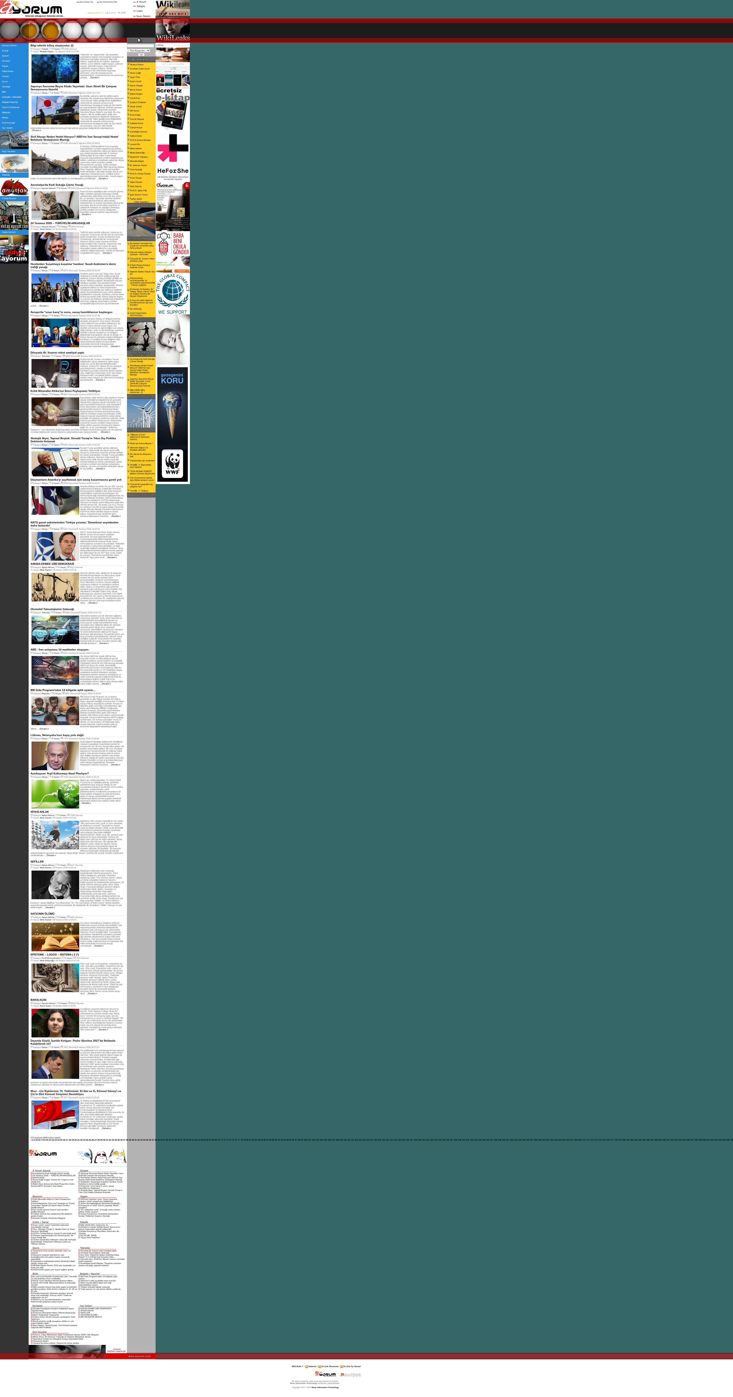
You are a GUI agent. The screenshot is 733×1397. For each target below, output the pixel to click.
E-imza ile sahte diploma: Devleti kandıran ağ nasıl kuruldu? (141, 302)
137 (451, 1140)
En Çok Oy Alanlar (352, 1366)
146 (487, 1140)
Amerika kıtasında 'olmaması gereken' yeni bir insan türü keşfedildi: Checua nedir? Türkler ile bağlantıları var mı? (52, 1295)
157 (531, 1140)
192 (672, 1140)
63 (199, 1140)
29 (101, 1140)
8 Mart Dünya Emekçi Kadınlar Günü (140, 266)
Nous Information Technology (325, 1387)
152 (511, 1140)
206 (728, 1140)
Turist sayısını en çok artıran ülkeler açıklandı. (101, 1289)
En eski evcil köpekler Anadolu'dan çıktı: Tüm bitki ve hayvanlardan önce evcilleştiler (54, 1277)
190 (664, 1140)
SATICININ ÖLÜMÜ (89, 1315)
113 (356, 1140)
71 (221, 1140)
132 (431, 1140)
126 (407, 1140)
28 (98, 1140)
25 (90, 1140)
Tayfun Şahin (136, 199)
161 (547, 1140)
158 (535, 1140)
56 (179, 1140)
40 (133, 1140)
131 (427, 1140)
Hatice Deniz (136, 136)
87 (267, 1140)
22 (81, 1140)
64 (201, 1140)
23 (84, 1140)
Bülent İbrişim (136, 94)
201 (708, 1140)
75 (233, 1140)
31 (107, 1140)
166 (567, 1140)
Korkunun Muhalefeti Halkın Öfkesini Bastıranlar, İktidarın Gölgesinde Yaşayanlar (53, 1314)
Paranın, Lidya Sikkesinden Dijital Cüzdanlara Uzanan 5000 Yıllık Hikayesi (65, 1335)
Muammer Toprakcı (139, 157)
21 (78, 1140)
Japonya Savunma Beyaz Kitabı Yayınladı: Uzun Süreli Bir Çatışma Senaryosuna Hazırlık (101, 1174)
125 (403, 1140)
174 (599, 1140)
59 (187, 1140)
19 (73, 1140)
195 (684, 1140)
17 (67, 1140)
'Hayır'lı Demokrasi (10, 107)
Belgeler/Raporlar (10, 102)
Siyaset (5, 56)
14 (58, 1140)
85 (262, 1140)
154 (519, 1140)
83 (256, 1140)
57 (181, 1140)
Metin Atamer (45, 570)
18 (70, 1140)
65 (204, 1140)
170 (583, 1140)
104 (321, 1140)
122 (391, 1140)
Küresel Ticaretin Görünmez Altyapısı (49, 1218)
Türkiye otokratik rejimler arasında (95, 1287)
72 (224, 1140)
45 (147, 1140)
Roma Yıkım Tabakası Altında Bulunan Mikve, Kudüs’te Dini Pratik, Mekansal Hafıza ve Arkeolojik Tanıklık (53, 1283)
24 (87, 1140)
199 (700, 1140)
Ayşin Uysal (135, 81)
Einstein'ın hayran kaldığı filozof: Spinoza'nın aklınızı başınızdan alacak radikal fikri (99, 1228)
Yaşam (5, 66)
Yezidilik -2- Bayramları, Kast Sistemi (141, 466)
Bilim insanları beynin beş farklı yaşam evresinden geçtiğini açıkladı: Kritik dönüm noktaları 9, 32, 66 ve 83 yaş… (54, 1289)
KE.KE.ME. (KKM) (88, 1235)
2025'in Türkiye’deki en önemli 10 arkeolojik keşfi (54, 1233)
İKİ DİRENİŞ (135, 309)
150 (503, 1140)
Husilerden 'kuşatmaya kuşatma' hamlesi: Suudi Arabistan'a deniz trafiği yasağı (100, 1183)
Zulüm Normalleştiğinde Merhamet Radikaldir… (101, 1203)
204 (720, 1140)
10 (47, 1140)
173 (595, 1140)
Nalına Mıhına (48, 567)
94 (287, 1140)
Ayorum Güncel (9, 45)
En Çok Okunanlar (330, 1366)
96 (293, 1140)
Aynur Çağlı (135, 73)
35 (118, 1140)
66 (207, 1140)
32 (110, 1140)
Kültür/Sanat (7, 71)
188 (656, 1140)
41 (136, 1140)
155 (523, 1140)
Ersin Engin (135, 115)
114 (360, 1140)
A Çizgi (5, 50)
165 (563, 1140)
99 (302, 1140)
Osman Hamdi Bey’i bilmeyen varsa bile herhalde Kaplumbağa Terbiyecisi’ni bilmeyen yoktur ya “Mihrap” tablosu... (53, 1242)
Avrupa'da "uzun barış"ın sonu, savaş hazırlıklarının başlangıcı (96, 1187)
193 (676, 1140)
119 (379, 1140)
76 (236, 1140)
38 (127, 1140)
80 (247, 1140)
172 (591, 1140)
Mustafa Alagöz (46, 51)
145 (483, 1140)
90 (276, 1140)
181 (628, 1140)
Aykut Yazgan (136, 85)
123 (395, 1140)
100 (305, 1140)
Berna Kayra (45, 1006)
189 (660, 1140)
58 (184, 1140)
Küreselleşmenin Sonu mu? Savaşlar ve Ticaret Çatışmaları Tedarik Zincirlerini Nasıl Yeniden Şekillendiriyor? (53, 1205)
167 (571, 1140)
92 (282, 1140)
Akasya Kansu (137, 64)
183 (636, 1140)
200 (704, 1140)
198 (696, 1140)
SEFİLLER (85, 1313)
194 (680, 1140)
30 (104, 1140)
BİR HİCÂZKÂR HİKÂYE (91, 1317)
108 (337, 1140)
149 (499, 1140)
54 (173, 1140)
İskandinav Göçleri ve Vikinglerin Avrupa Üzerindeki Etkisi (58, 1339)
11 (50, 1140)
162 (551, 1140)
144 (479, 1140)
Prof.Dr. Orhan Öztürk (140, 174)
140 (463, 1140)
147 (491, 1140)
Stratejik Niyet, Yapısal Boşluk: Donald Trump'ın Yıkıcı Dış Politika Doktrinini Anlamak (100, 1191)
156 (527, 1140)
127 (411, 1140)
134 (439, 1140)
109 (341, 1140)
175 (603, 1140)
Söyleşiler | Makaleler (12, 97)
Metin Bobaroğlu (47, 961)
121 (387, 1140)
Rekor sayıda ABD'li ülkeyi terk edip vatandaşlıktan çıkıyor (94, 1284)
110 (345, 1140)
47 (153, 1140)
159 (539, 1140)
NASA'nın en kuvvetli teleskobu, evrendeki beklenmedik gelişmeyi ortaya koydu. (50, 1301)
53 (170, 1140)
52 (167, 1140)
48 (156, 1140)
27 (95, 1140)
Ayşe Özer (135, 77)
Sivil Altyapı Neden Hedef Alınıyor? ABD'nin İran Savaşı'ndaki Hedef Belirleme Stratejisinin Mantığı (100, 1179)
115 (364, 1140)
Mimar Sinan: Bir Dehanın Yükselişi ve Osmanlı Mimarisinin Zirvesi (61, 1337)
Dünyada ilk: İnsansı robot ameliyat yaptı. (99, 1251)
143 (475, 1140)
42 (138, 1140)
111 (348, 1140)
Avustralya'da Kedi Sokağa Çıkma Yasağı (51, 1173)
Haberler (313, 1366)
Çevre (5, 81)
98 (299, 1140)
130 (423, 1140)
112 (352, 1140)
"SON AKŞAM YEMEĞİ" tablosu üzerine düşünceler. (142, 472)
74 (230, 1140)
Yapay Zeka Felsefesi (90, 1237)
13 (55, 1140)
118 (375, 1140)
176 (607, 1140)
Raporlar (45, 693)
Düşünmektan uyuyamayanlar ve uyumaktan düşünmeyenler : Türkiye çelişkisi (142, 281)
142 (471, 1140)
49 (158, 1140)
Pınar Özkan (136, 178)
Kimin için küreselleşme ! (141, 443)
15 (61, 1140)
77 (239, 1140)
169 (579, 1140)
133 (435, 1140)
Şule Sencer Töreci (139, 195)
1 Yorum (57, 356)
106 (329, 1140)
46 (150, 1140)
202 (712, 1140)
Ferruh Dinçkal (137, 119)
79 (244, 1140)
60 (190, 1140)
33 (113, 1140)
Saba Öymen (136, 182)
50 (161, 1140)
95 (290, 1140)
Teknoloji (6, 87)
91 (279, 1140)
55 (176, 1140)
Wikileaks (6, 112)
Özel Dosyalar (8, 123)
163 (555, 1140)
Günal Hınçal (136, 127)
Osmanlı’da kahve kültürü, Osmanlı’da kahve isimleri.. (56, 1343)
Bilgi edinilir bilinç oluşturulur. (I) (94, 1225)
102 (313, 1140)
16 (64, 1140)
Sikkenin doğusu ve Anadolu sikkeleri (139, 448)
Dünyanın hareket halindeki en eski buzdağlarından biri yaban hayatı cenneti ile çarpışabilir (50, 1257)
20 (75, 1140)
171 (587, 1140)
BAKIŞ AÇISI (38, 1178)
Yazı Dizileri (7, 128)
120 (383, 1140)
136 (447, 1140)
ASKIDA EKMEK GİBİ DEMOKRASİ (96, 1308)
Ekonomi (6, 61)
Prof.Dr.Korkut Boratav (140, 140)
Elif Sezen (134, 111)
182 (632, 1140)
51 (164, 1140)
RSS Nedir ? (297, 1366)
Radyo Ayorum (9, 232)
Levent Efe (135, 144)
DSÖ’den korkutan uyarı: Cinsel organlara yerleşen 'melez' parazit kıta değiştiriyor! (97, 1200)
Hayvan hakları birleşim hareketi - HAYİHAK (141, 253)
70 (219, 1140)
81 (250, 1140)
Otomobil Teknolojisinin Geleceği (95, 1253)
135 (443, 1140)
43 (141, 1140)
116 (368, 1140)
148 (495, 1140)
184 (640, 1140)
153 (515, 1140)
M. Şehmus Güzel (138, 165)
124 (399, 1140)
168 (575, 1140)
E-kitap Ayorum (9, 198)
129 (419, 1140)
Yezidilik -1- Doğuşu (139, 491)
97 (296, 1140)
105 (325, 1140)
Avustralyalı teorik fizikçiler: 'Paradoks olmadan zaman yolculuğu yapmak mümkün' (99, 1264)
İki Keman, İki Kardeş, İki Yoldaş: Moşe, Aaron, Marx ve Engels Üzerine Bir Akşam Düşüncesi (142, 292)
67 (210, 1140)
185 (644, 1140)
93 (284, 1140)
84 (259, 1140)
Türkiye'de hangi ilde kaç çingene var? (141, 485)
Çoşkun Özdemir (138, 102)
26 (93, 1140)
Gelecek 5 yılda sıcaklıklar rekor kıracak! (98, 1281)
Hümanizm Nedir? (40, 1341)
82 (253, 1140)
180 (624, 1140)
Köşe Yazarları (8, 151)
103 (317, 1140)
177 (612, 1140)
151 (507, 1140)
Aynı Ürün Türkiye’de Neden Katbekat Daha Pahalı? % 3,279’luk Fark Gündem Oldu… (98, 1256)
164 (559, 1140)
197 (692, 1140)
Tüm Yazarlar (141, 202)
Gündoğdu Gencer (138, 132)
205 (724, 1140)
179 (620, 1140)
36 (121, 1140)
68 (213, 1140)
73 (227, 1140)
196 (688, 1140)
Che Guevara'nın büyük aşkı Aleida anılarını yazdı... (142, 479)
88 (270, 1140)
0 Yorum (56, 49)
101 (309, 1140)
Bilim (4, 92)
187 (652, 1140)
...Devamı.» (93, 77)
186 (648, 1140)
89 (273, 1140)
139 (459, 1140)
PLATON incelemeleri (51, 958)
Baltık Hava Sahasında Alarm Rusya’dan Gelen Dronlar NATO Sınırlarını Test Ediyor (53, 1185)
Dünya (45, 93)
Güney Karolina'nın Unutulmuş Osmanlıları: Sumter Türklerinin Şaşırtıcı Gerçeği (98, 1215)
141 (467, 1140)
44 (144, 1140)
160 (543, 1140)
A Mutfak (6, 175)
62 (196, 1140)
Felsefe (5, 76)
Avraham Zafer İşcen (140, 69)
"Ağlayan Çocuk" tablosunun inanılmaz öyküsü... (139, 436)
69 (216, 1140)
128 (415, 1140)
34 (116, 1140)
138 (455, 1140)
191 (668, 1140)
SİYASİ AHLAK (87, 1311)
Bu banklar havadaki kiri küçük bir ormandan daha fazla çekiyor (142, 245)
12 (53, 1140)
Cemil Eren (135, 98)
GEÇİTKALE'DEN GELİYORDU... (138, 314)
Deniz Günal (45, 229)
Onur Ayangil (136, 169)
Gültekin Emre (136, 123)
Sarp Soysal (135, 186)
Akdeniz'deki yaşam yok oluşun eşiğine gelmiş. (53, 1270)
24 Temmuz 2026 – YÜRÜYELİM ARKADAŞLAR (54, 1175)
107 (333, 1140)
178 (616, 1140)
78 (242, 1140)
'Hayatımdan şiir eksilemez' (142, 460)
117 (371, 1140)
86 (264, 1140)
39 (130, 1140)
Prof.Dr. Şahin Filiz (138, 190)
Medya (5, 117)
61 (193, 1140)
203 (716, 1140)
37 (124, 1140)
